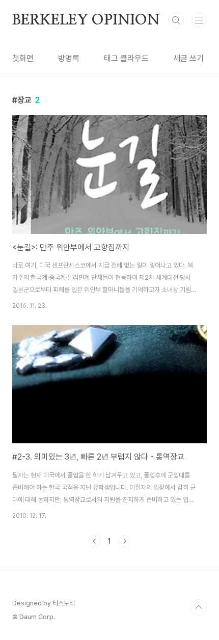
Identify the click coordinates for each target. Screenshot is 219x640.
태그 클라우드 (126, 58)
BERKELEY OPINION (86, 20)
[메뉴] (199, 20)
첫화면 (23, 58)
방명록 (68, 58)
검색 (176, 20)
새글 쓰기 (188, 58)
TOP (198, 607)
